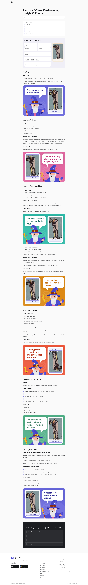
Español (70, 570)
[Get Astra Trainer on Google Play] (24, 566)
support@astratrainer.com (65, 559)
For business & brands (44, 571)
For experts (42, 569)
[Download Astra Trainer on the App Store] (15, 566)
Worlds (27, 2)
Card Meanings (29, 6)
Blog (62, 2)
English (61, 570)
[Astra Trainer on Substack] (64, 564)
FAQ (40, 577)
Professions (44, 2)
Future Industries (43, 561)
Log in (76, 2)
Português (74, 570)
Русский (65, 571)
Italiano (73, 571)
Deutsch (65, 570)
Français (61, 571)
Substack (42, 575)
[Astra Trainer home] (15, 2)
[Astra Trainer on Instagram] (61, 564)
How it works (42, 565)
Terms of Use (74, 583)
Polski (69, 571)
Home (24, 6)
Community (42, 567)
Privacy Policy (68, 583)
